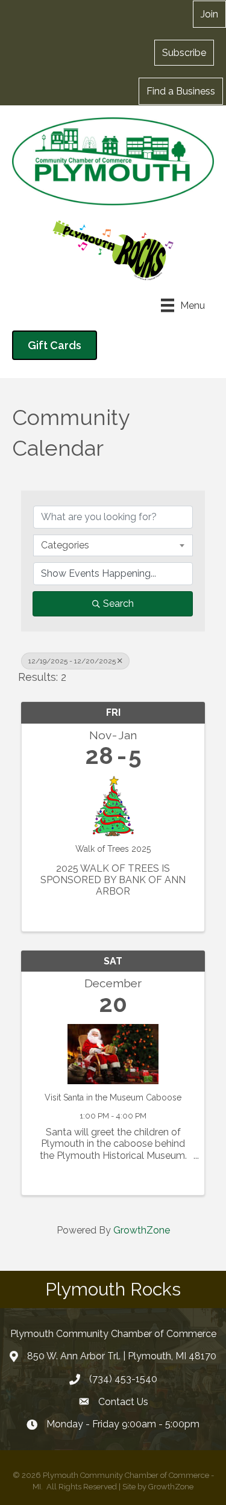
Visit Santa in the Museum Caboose (113, 1097)
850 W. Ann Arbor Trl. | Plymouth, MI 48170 (121, 1356)
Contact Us (123, 1401)
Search (118, 603)
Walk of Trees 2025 (113, 849)
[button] (184, 52)
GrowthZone (141, 1230)
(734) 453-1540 (123, 1379)
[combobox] (113, 545)
